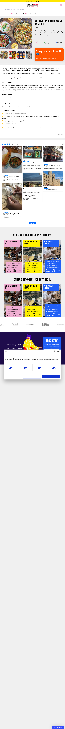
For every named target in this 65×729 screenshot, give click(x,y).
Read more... (38, 37)
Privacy (13, 348)
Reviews (19, 344)
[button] (58, 727)
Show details (55, 373)
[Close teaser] (52, 726)
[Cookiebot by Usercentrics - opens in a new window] (54, 351)
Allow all (51, 376)
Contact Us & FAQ (14, 345)
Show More (32, 223)
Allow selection (32, 376)
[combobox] (32, 9)
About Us (9, 344)
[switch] (25, 368)
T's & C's (8, 348)
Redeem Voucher (20, 349)
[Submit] (4, 9)
